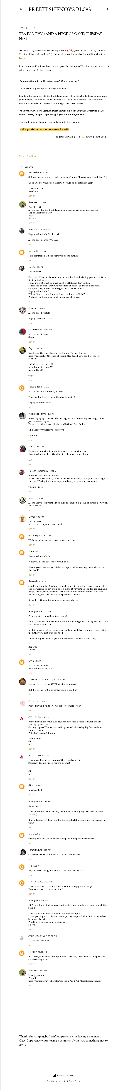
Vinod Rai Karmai (37, 413)
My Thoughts (35, 881)
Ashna (32, 701)
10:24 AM (42, 970)
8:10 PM (47, 535)
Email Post (31, 156)
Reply (31, 196)
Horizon (32, 951)
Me (30, 551)
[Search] (107, 9)
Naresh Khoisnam (38, 471)
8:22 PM (48, 882)
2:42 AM (42, 202)
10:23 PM (39, 661)
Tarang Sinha (35, 849)
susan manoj (35, 329)
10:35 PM (61, 679)
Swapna (32, 202)
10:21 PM (47, 611)
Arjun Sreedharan (37, 936)
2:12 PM (51, 414)
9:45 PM (42, 581)
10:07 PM (52, 936)
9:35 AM (40, 267)
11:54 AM (46, 387)
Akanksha (33, 172)
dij (29, 785)
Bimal (31, 516)
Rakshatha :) (35, 386)
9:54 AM (41, 308)
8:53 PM (46, 900)
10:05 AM (42, 952)
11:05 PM (41, 701)
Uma (31, 660)
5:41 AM (45, 755)
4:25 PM (52, 471)
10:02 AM (36, 785)
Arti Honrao (34, 717)
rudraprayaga (35, 535)
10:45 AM (47, 330)
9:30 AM (43, 251)
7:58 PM (37, 866)
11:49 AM (47, 801)
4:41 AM (45, 717)
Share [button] (21, 156)
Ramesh (33, 581)
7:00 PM (40, 517)
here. (22, 58)
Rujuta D (33, 251)
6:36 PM (40, 498)
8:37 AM (47, 229)
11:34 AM (39, 348)
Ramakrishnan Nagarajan (42, 679)
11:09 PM (44, 172)
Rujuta (32, 267)
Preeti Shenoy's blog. (60, 9)
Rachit (31, 498)
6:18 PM (36, 834)
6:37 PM (47, 850)
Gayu (31, 348)
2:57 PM (40, 447)
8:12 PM (36, 551)
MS (30, 834)
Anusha (32, 308)
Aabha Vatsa (35, 229)
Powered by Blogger (66, 1075)
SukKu (31, 446)
